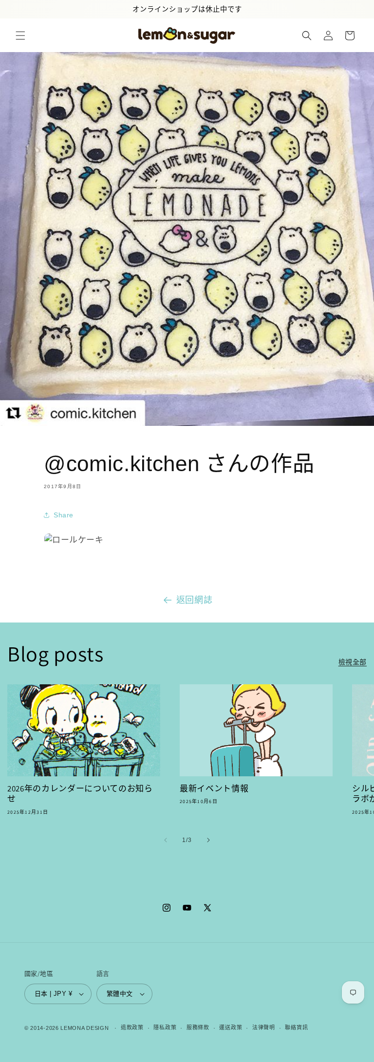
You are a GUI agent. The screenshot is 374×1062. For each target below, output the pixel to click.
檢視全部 (352, 662)
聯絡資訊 (296, 1027)
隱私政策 (164, 1027)
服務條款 (198, 1027)
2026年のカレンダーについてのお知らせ (80, 794)
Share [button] (64, 515)
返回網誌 (194, 600)
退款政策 (132, 1027)
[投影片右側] (208, 840)
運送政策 (230, 1027)
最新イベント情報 (214, 789)
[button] (20, 35)
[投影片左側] (165, 840)
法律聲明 (263, 1027)
